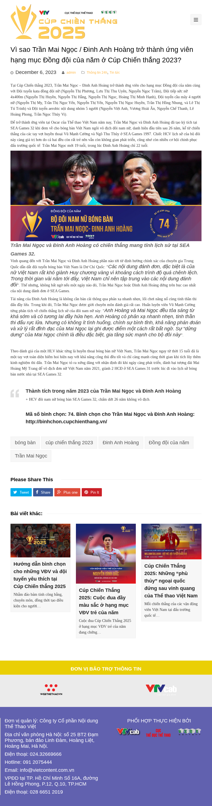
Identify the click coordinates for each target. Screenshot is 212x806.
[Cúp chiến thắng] (63, 21)
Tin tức (115, 73)
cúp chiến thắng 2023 (69, 442)
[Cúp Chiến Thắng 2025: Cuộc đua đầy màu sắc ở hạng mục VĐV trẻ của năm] (106, 554)
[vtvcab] (161, 690)
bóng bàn (25, 442)
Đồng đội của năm (169, 442)
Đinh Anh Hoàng (121, 442)
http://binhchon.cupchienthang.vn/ (66, 421)
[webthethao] (51, 689)
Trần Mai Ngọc (31, 456)
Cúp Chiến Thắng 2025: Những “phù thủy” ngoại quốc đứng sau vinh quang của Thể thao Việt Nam (171, 580)
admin (71, 73)
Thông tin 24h (97, 73)
